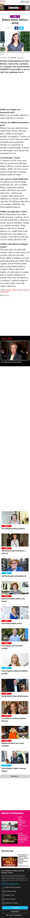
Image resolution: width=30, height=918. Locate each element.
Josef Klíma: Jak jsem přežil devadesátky (23, 836)
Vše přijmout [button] (15, 907)
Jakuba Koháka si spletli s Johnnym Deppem (14, 770)
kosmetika (8, 290)
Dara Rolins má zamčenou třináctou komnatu (14, 720)
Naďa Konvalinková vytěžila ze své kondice (13, 600)
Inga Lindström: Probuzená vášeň (21, 820)
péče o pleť (26, 290)
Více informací (4, 881)
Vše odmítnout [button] (14, 911)
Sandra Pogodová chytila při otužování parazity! (15, 672)
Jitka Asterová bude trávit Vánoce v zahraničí (13, 552)
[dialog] (15, 893)
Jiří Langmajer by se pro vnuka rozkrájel (12, 647)
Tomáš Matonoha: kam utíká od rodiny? (11, 362)
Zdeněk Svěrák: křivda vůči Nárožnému (15, 696)
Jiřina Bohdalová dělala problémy (13, 529)
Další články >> (15, 776)
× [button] (28, 869)
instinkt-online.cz (23, 865)
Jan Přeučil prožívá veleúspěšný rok (14, 576)
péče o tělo (20, 290)
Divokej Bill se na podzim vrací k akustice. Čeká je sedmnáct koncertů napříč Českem (23, 859)
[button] (15, 884)
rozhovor (14, 290)
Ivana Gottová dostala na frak (12, 623)
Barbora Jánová (5, 292)
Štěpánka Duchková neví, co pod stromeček (13, 744)
